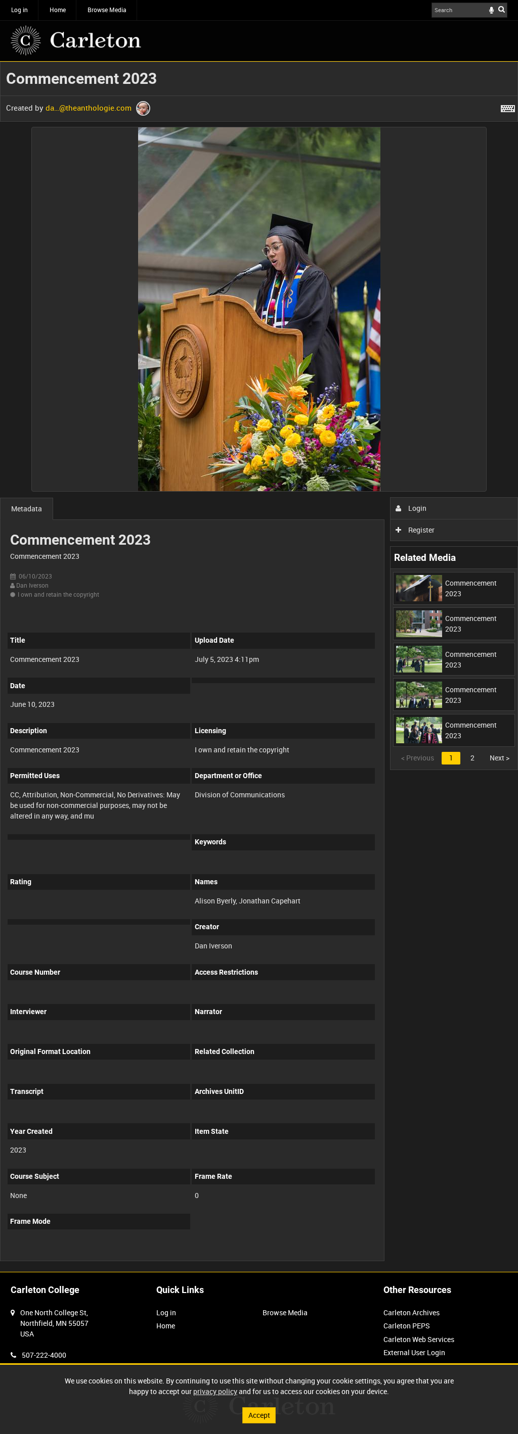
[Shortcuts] (508, 106)
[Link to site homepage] (76, 40)
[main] (259, 667)
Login (416, 508)
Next (499, 757)
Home (58, 10)
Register (421, 530)
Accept (259, 1415)
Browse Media (107, 10)
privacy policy (215, 1391)
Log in (19, 10)
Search (501, 9)
